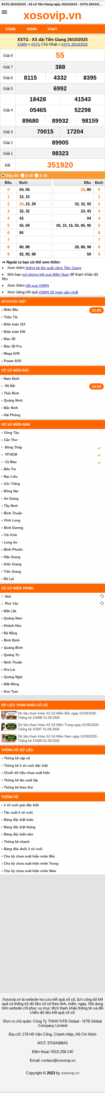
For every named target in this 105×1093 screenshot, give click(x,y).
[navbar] (4, 12)
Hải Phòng (12, 415)
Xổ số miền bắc (15, 370)
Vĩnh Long (12, 520)
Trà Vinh (10, 535)
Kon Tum (11, 691)
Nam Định (11, 379)
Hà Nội (10, 386)
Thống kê (10, 797)
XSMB (10, 29)
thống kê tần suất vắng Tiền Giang (53, 268)
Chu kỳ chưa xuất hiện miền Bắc (29, 856)
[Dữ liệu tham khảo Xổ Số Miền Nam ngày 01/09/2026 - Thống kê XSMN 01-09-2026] (9, 738)
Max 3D (9, 339)
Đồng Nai (11, 491)
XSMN (32, 29)
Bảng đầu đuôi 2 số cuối (23, 849)
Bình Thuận (13, 513)
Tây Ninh (11, 506)
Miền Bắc (11, 310)
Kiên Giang (12, 564)
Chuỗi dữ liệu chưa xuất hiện (27, 773)
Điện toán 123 (14, 324)
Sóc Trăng (12, 484)
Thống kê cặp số (17, 758)
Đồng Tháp (13, 447)
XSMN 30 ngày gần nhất (58, 292)
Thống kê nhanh (17, 842)
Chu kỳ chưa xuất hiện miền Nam (30, 871)
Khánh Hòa (12, 626)
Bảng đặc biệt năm (18, 834)
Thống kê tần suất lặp (21, 780)
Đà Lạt (9, 579)
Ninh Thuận (13, 662)
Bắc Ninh (11, 408)
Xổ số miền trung (17, 588)
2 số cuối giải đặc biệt (21, 805)
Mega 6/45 (12, 353)
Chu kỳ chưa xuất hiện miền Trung (31, 863)
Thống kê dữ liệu (17, 750)
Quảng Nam (13, 618)
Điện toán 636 (14, 332)
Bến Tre (10, 469)
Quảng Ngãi (13, 677)
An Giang (11, 498)
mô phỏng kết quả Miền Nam (45, 274)
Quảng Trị (11, 655)
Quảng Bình (13, 648)
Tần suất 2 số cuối (18, 812)
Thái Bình (11, 393)
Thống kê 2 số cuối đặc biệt (26, 766)
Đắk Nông (11, 684)
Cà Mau (11, 462)
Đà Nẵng (10, 633)
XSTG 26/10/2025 (74, 44)
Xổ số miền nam (15, 424)
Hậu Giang (12, 557)
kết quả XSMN (37, 285)
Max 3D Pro (13, 346)
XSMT (52, 29)
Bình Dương (13, 528)
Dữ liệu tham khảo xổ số (24, 705)
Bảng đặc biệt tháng (19, 827)
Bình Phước (13, 549)
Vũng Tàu (11, 433)
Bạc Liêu (11, 476)
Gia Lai (9, 669)
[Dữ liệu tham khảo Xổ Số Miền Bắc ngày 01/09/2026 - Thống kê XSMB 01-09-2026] (9, 715)
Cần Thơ (10, 440)
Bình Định (12, 640)
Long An (10, 542)
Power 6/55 (12, 361)
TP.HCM (11, 454)
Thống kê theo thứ (18, 787)
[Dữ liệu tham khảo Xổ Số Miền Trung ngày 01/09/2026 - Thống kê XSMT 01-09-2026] (9, 726)
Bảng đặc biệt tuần (18, 820)
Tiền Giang (12, 572)
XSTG (35, 44)
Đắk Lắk (10, 611)
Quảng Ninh (13, 400)
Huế (8, 596)
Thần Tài (11, 317)
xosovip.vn (52, 15)
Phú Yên (11, 604)
